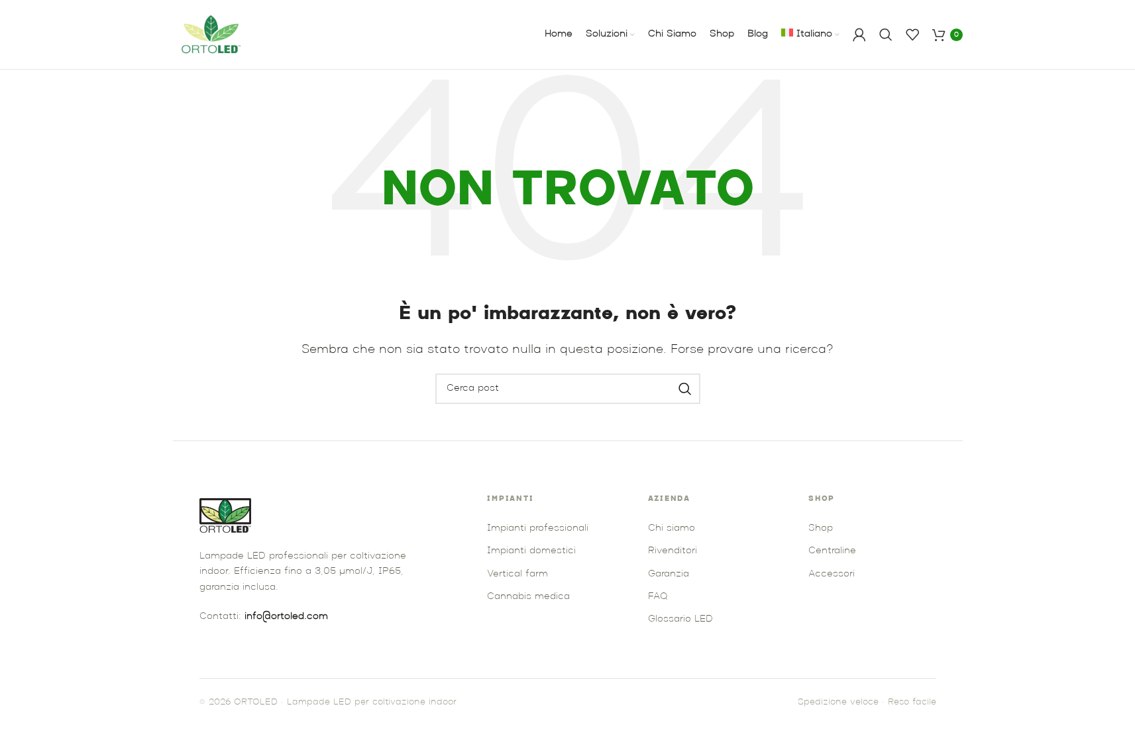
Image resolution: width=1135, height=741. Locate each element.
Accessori (831, 574)
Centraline (832, 551)
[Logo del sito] (212, 34)
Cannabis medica (528, 597)
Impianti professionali (537, 528)
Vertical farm (517, 574)
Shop (820, 528)
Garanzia (668, 574)
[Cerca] (886, 34)
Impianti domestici (531, 551)
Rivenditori (672, 551)
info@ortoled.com (286, 617)
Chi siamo (671, 528)
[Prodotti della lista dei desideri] (912, 34)
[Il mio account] (859, 34)
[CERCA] (685, 388)
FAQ (657, 597)
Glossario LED (680, 619)
